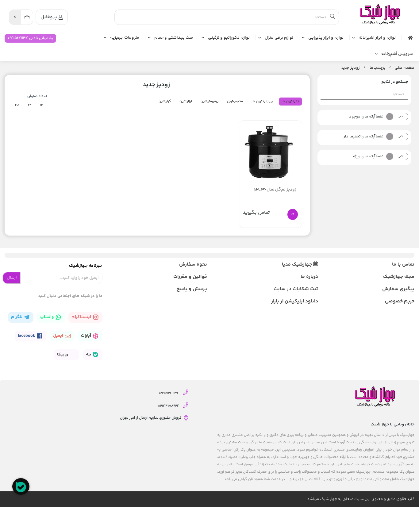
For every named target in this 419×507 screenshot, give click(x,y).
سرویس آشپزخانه (397, 54)
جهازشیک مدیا (297, 264)
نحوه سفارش (193, 264)
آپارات (86, 335)
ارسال (12, 278)
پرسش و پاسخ (192, 289)
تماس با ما (403, 264)
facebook (27, 335)
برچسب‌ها (377, 68)
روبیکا (63, 354)
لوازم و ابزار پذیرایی (326, 38)
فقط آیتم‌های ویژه (368, 156)
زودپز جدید (350, 68)
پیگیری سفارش (398, 289)
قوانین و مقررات (190, 277)
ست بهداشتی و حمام (173, 38)
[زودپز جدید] (379, 14)
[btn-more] (292, 214)
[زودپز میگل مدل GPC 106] (270, 152)
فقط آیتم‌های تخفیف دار (363, 136)
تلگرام (17, 317)
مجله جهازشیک (398, 277)
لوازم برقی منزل (279, 38)
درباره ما (309, 277)
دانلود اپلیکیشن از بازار (294, 301)
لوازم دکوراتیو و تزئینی (229, 38)
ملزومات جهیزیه (124, 38)
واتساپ (47, 317)
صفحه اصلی (404, 68)
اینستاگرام (81, 317)
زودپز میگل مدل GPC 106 (275, 189)
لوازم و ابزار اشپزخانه (377, 38)
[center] (332, 17)
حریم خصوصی (399, 301)
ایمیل (58, 335)
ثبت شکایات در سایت (296, 289)
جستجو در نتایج (394, 82)
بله (89, 354)
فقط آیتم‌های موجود (366, 116)
